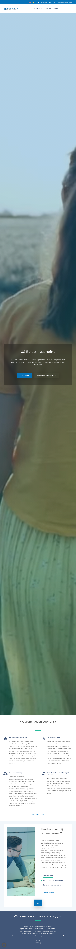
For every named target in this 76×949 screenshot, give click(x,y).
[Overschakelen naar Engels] (30, 2)
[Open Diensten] (41, 8)
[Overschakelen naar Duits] (33, 2)
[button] (12, 936)
